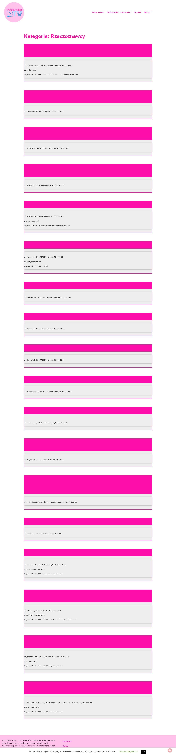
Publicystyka (112, 12)
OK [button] (144, 752)
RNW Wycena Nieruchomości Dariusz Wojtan (88, 410)
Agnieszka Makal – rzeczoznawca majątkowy (88, 520)
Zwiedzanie (125, 12)
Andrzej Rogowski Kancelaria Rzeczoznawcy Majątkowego (88, 204)
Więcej (147, 12)
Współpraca (67, 741)
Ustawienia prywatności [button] (128, 751)
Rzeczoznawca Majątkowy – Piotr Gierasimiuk (88, 347)
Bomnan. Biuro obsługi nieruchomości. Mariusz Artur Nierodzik (88, 444)
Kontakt (65, 746)
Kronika (137, 12)
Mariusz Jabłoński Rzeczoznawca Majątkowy (88, 244)
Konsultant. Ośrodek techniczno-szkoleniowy (88, 378)
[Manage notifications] (170, 750)
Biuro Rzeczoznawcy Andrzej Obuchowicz (88, 316)
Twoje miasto (98, 12)
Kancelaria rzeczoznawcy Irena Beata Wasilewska (88, 284)
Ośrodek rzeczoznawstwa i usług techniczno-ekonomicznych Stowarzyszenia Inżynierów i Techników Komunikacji (88, 484)
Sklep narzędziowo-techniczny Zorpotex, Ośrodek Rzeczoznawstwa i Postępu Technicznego (88, 50)
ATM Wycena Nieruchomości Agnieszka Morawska (88, 552)
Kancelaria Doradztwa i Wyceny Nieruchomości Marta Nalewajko (88, 170)
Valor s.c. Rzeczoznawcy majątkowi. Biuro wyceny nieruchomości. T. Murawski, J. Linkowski (88, 687)
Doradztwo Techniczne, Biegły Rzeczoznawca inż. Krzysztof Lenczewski (88, 595)
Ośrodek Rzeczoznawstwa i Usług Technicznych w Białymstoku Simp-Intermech (88, 96)
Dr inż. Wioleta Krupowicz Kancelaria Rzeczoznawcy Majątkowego (88, 133)
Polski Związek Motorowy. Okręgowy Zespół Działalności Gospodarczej (88, 641)
